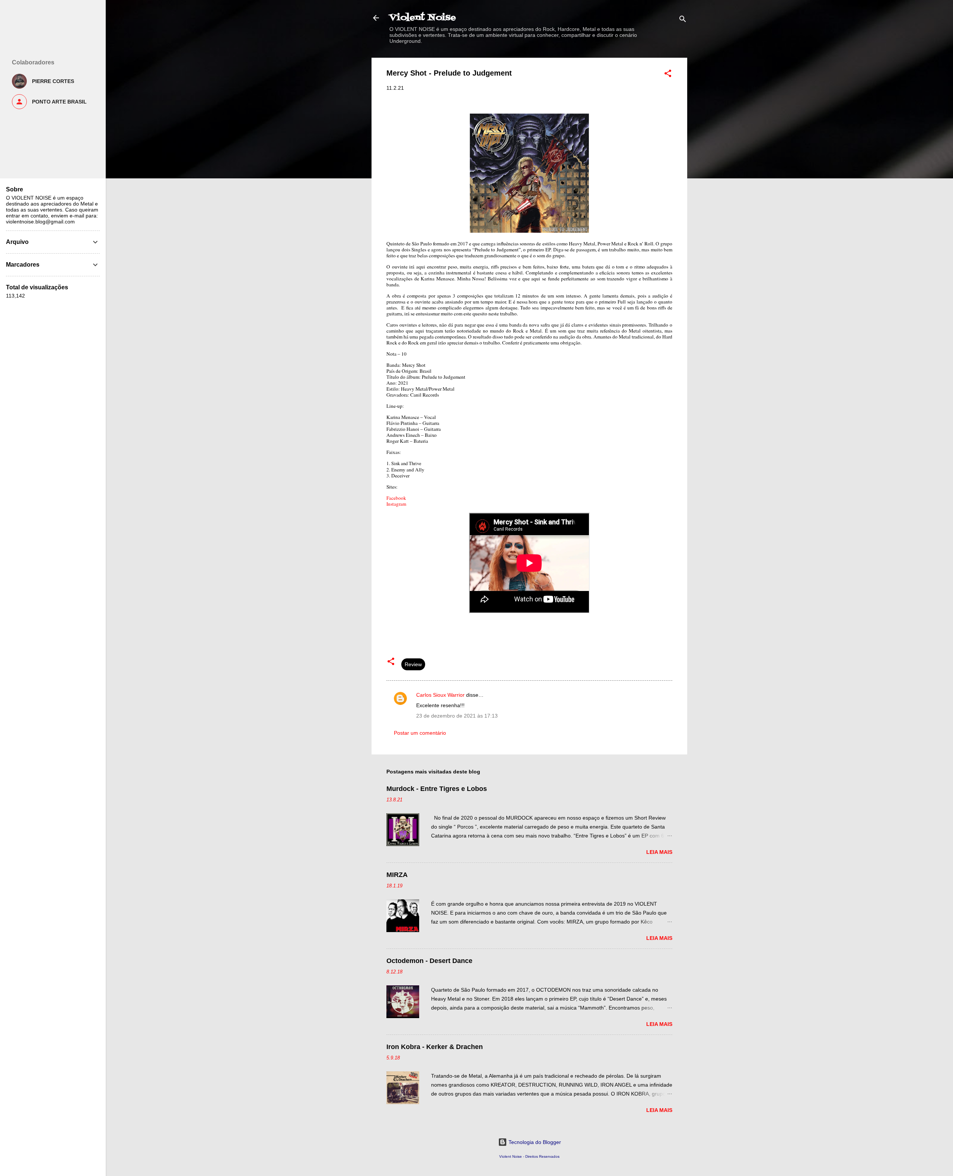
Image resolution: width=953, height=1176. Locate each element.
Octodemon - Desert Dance (429, 960)
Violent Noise (422, 18)
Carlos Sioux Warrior (440, 695)
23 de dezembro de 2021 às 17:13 (457, 716)
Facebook (396, 498)
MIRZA (397, 874)
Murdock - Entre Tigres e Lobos (436, 788)
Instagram (396, 503)
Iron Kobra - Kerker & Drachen (434, 1047)
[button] (667, 74)
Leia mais (659, 852)
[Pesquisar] (682, 20)
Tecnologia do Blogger (534, 1142)
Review (413, 664)
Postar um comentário (420, 733)
